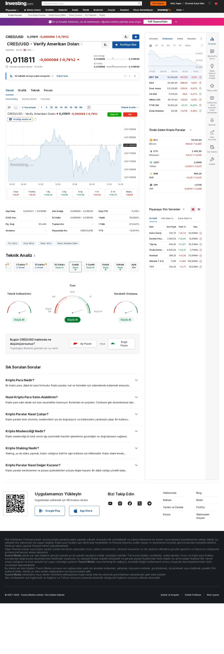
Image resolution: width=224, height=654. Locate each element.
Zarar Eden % (185, 218)
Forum (48, 90)
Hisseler (191, 38)
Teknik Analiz (19, 255)
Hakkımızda (169, 492)
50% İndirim (158, 3)
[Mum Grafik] (9, 107)
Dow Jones (155, 88)
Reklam (167, 500)
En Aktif (153, 218)
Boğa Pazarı (124, 343)
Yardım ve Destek (173, 507)
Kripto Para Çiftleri (57, 15)
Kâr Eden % (167, 218)
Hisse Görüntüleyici (143, 10)
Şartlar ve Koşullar (170, 595)
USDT (156, 162)
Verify (48, 243)
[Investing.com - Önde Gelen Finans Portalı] (19, 3)
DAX (151, 83)
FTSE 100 (154, 105)
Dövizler (153, 38)
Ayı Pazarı (86, 343)
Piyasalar (45, 99)
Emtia (180, 38)
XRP (155, 185)
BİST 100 (153, 77)
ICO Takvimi (90, 15)
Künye (166, 514)
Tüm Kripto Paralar (37, 15)
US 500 (153, 94)
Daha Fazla (62, 76)
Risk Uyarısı (213, 595)
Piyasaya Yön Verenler (164, 209)
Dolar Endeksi (156, 111)
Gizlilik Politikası (193, 595)
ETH (155, 151)
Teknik (35, 90)
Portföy (200, 507)
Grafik (22, 90)
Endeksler (167, 38)
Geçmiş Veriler (29, 99)
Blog (199, 492)
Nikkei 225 (154, 99)
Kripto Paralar (15, 15)
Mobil (199, 500)
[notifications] (210, 3)
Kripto (102, 15)
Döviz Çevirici (75, 15)
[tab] (21, 267)
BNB (155, 173)
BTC (155, 140)
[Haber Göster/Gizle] (89, 107)
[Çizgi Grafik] (16, 107)
